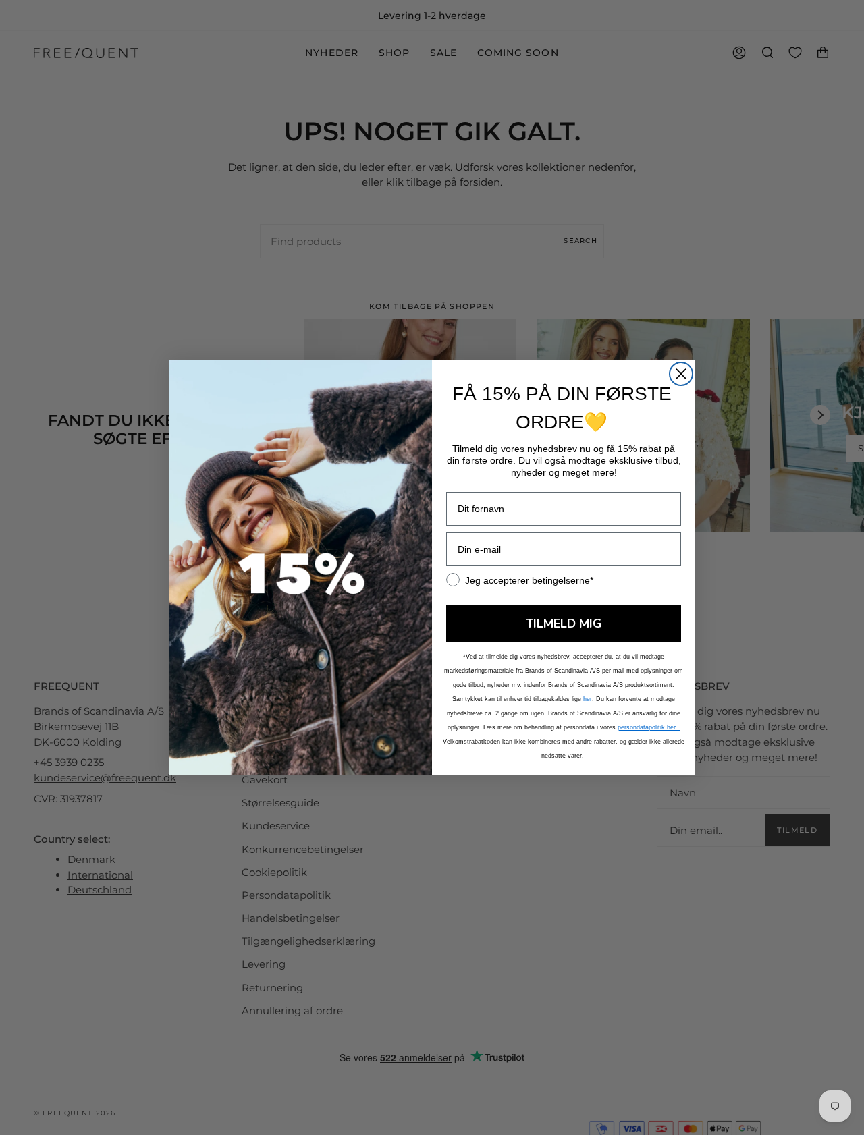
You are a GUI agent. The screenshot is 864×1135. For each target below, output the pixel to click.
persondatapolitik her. (649, 727)
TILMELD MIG (564, 623)
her (587, 699)
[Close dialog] (681, 373)
